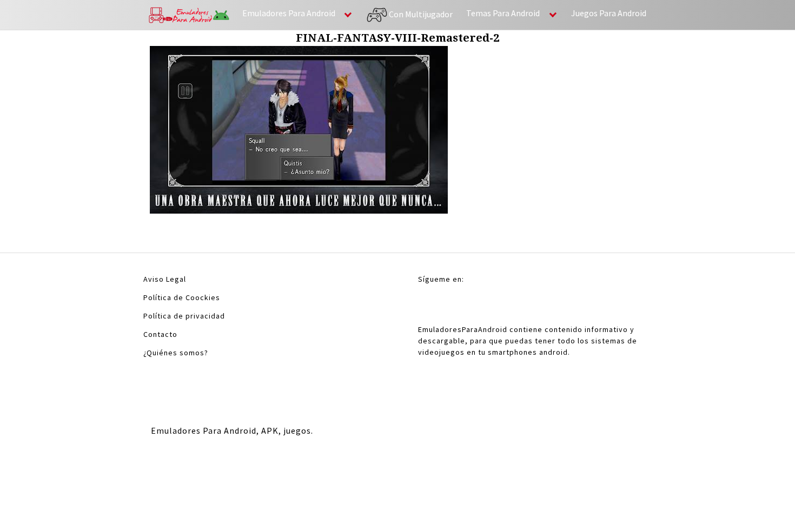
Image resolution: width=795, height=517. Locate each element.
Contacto (160, 334)
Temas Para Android (503, 13)
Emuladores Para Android (288, 13)
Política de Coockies (181, 297)
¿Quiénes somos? (175, 352)
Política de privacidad (184, 316)
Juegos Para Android (608, 13)
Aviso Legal (164, 279)
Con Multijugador (420, 13)
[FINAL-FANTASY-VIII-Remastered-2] (299, 132)
